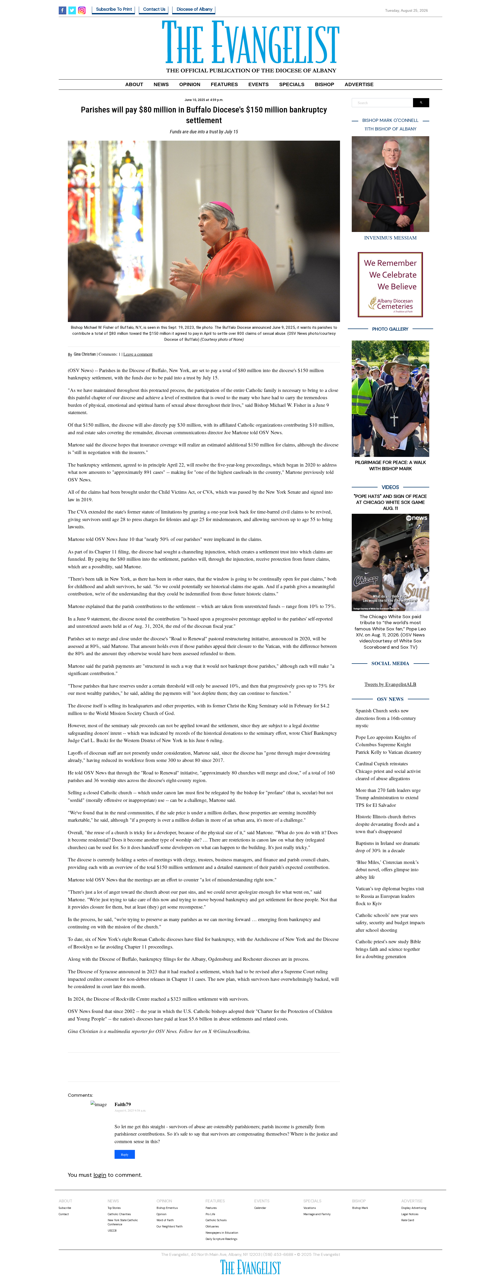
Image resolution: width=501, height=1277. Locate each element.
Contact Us (154, 9)
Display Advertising (413, 1208)
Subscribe (65, 1208)
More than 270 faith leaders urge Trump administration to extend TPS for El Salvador (388, 797)
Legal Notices (409, 1214)
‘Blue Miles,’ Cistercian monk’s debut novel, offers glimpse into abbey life (387, 869)
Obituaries (212, 1226)
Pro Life (210, 1214)
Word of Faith (165, 1220)
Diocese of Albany (194, 9)
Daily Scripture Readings (221, 1239)
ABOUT (134, 84)
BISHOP (324, 84)
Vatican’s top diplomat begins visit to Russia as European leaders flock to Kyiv (390, 895)
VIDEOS (390, 487)
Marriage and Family (317, 1214)
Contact (64, 1214)
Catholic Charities (119, 1214)
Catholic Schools (216, 1220)
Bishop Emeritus (167, 1208)
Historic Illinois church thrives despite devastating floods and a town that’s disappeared (387, 823)
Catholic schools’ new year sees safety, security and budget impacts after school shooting (390, 922)
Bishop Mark (360, 1208)
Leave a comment (137, 354)
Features (211, 1208)
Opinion (161, 1214)
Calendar (260, 1208)
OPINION (189, 84)
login (99, 1175)
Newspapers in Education (222, 1232)
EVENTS (258, 84)
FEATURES (224, 84)
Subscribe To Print (114, 9)
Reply (124, 1154)
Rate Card (407, 1220)
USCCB (112, 1230)
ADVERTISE (359, 84)
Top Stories (114, 1208)
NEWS (161, 84)
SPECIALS (292, 84)
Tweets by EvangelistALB (390, 684)
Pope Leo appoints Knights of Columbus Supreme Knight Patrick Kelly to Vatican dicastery (389, 744)
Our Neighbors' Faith (170, 1226)
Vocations (309, 1208)
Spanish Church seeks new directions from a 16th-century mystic (386, 718)
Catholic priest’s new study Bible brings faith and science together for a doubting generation (388, 948)
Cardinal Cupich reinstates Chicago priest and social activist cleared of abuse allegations (388, 770)
